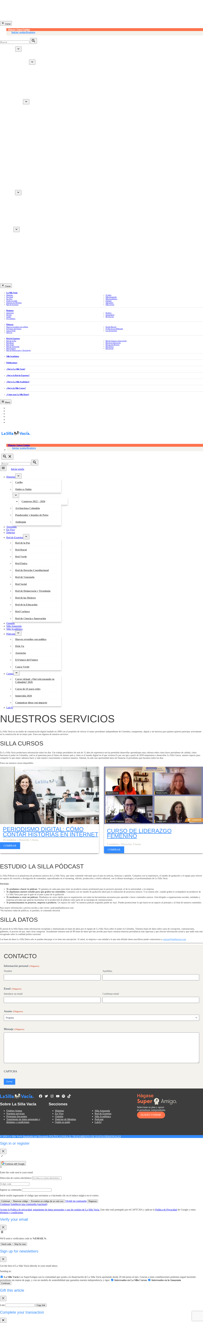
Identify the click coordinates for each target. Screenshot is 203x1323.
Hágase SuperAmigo (19, 29)
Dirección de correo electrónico (15, 1178)
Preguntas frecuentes (16, 1116)
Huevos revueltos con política (28, 198)
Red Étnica (19, 126)
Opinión (10, 180)
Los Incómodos (111, 331)
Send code (6, 1244)
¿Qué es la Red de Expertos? (17, 375)
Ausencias (18, 210)
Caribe (16, 54)
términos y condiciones (11, 1212)
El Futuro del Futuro (24, 216)
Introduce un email (13, 993)
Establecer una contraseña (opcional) (29, 1204)
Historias (10, 50)
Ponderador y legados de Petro (29, 78)
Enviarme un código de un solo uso (47, 1201)
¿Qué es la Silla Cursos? (16, 388)
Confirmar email (110, 993)
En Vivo (10, 93)
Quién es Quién (21, 63)
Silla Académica (14, 187)
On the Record (111, 327)
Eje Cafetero (10, 318)
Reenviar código (20, 1201)
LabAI (9, 259)
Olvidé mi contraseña (76, 1201)
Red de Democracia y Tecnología (30, 150)
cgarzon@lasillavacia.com (174, 939)
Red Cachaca (20, 169)
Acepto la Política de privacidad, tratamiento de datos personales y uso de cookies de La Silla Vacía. (50, 1209)
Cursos (9, 230)
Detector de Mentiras (14, 303)
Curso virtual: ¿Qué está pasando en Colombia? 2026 (41, 235)
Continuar (5, 1201)
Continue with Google (14, 1164)
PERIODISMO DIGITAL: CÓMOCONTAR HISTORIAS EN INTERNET (50, 831)
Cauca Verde (20, 223)
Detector (10, 97)
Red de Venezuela (22, 138)
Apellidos (107, 971)
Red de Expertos (14, 102)
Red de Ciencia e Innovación (28, 175)
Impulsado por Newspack (36, 1136)
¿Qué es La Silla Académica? (17, 382)
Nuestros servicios (15, 1113)
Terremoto (11, 90)
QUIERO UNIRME (151, 1114)
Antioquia (18, 84)
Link (2, 1305)
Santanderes (110, 315)
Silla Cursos (110, 304)
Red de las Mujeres (23, 157)
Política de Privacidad (166, 1209)
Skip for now (20, 1244)
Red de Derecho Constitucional (29, 132)
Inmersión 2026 (21, 247)
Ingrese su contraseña (10, 1189)
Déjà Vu (17, 204)
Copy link (41, 1305)
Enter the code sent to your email (16, 1172)
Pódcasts (10, 193)
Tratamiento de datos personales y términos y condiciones (23, 1121)
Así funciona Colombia (25, 72)
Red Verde (18, 119)
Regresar (92, 1201)
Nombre (8, 971)
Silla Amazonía (14, 184)
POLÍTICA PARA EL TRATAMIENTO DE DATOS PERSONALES (85, 1136)
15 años (108, 295)
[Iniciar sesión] (104, 33)
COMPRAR (10, 845)
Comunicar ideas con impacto (29, 253)
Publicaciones (11, 363)
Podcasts (99, 1119)
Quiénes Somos (14, 1110)
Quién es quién (11, 301)
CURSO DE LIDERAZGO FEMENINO (139, 833)
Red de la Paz (20, 107)
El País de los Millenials (114, 329)
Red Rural (18, 113)
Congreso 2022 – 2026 (30, 66)
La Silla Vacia (11, 293)
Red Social (18, 144)
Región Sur (110, 317)
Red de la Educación (24, 163)
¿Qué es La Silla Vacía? (15, 369)
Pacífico (108, 313)
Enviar (10, 1081)
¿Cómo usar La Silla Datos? (17, 394)
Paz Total (9, 297)
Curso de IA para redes (25, 241)
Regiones (10, 310)
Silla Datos (109, 303)
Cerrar (7, 24)
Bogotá (9, 315)
